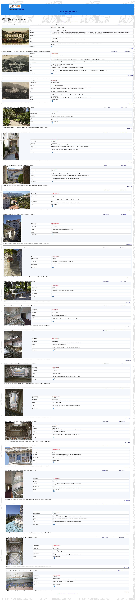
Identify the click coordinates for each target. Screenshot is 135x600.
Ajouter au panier (118, 24)
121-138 (75, 593)
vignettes (60, 16)
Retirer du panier (128, 24)
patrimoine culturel (20, 9)
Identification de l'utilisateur (69, 11)
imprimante (81, 16)
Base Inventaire (67, 13)
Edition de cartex (86, 16)
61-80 (66, 593)
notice (54, 16)
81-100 (69, 593)
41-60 (64, 593)
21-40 (61, 593)
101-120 (72, 593)
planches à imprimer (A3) (67, 16)
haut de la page (130, 48)
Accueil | (60, 11)
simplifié (57, 16)
